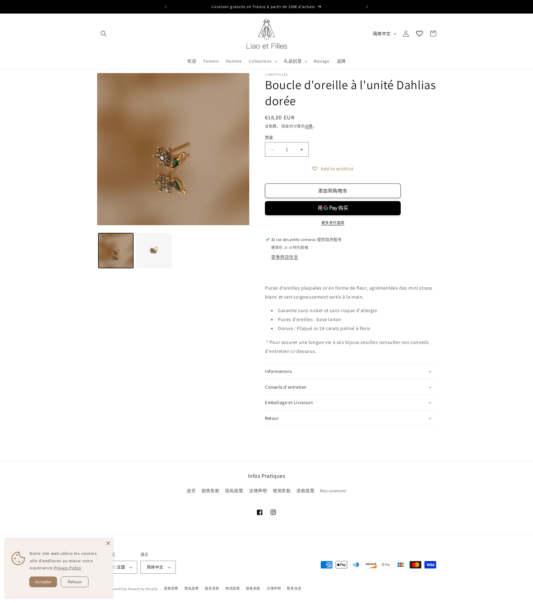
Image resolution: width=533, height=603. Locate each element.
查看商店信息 (284, 257)
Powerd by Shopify (143, 589)
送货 (191, 491)
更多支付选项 (333, 223)
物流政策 (232, 588)
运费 (309, 126)
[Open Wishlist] (419, 33)
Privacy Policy (67, 568)
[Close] (108, 543)
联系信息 (294, 588)
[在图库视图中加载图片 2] (153, 250)
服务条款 (212, 588)
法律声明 (258, 491)
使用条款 (282, 491)
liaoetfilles (118, 589)
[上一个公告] (166, 7)
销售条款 (210, 491)
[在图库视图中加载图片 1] (115, 250)
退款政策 (305, 491)
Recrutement (333, 491)
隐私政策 (234, 491)
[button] (103, 33)
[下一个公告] (367, 7)
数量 (269, 137)
